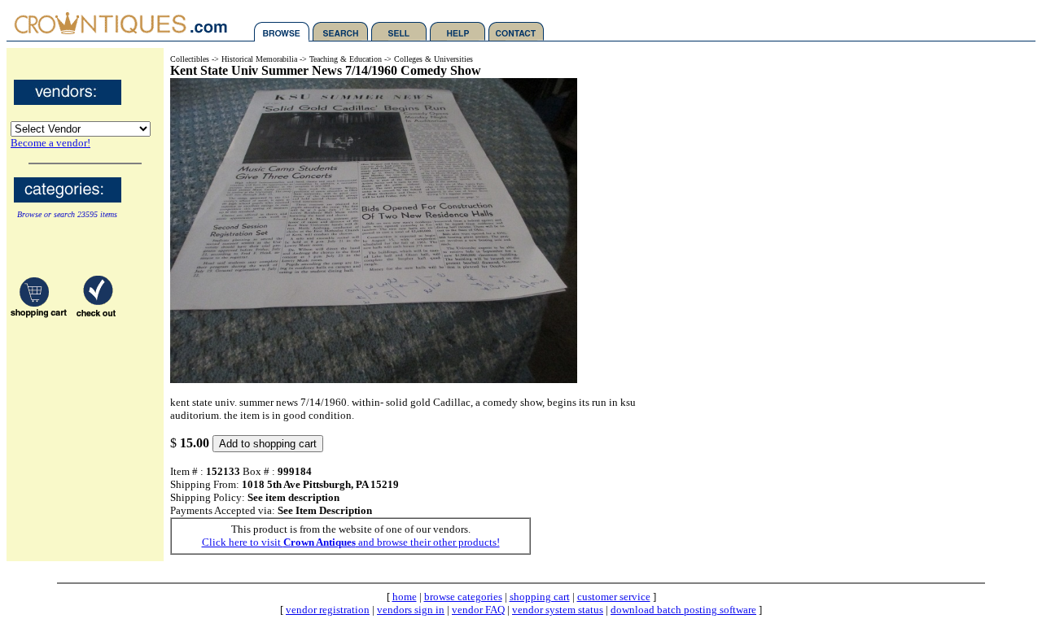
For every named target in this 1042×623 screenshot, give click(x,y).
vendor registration (328, 609)
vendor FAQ (478, 609)
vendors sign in (410, 609)
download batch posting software (683, 609)
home (404, 596)
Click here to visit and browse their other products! (351, 542)
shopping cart (540, 596)
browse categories (463, 596)
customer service (613, 596)
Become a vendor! (50, 143)
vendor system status (557, 609)
